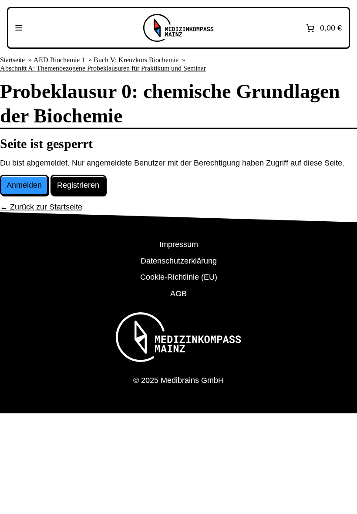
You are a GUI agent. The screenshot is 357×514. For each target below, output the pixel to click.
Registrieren (78, 185)
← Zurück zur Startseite (41, 207)
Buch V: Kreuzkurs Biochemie (137, 60)
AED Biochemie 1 (60, 60)
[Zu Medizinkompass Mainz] (178, 27)
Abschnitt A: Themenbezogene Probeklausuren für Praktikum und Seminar (103, 68)
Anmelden (24, 185)
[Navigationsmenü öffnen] (18, 27)
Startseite (13, 60)
